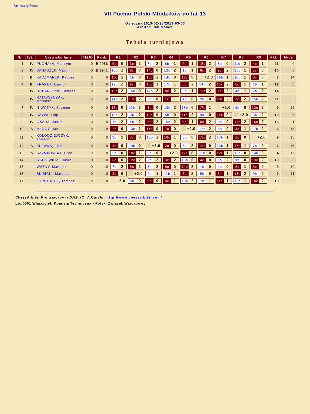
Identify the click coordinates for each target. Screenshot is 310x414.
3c (132, 63)
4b (237, 91)
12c (185, 77)
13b (132, 129)
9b (185, 91)
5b (220, 63)
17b (167, 84)
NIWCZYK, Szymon (53, 107)
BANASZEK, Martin (53, 70)
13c (150, 77)
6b (167, 63)
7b (149, 63)
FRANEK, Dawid (51, 84)
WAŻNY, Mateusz (52, 167)
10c (220, 99)
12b (167, 70)
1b (185, 70)
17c (132, 99)
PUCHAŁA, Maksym (54, 63)
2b (255, 91)
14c (150, 70)
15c (202, 63)
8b (185, 137)
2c (185, 63)
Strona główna (26, 6)
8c (132, 70)
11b (237, 63)
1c (220, 91)
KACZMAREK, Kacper (55, 77)
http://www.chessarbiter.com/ (134, 197)
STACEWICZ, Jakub (54, 160)
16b (220, 77)
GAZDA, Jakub (50, 122)
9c (114, 63)
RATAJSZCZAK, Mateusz (50, 99)
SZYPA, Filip (47, 115)
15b (237, 70)
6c (202, 70)
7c (237, 99)
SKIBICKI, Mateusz (53, 173)
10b (114, 70)
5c (255, 70)
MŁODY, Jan (47, 129)
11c (114, 77)
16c (150, 84)
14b (167, 77)
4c (255, 63)
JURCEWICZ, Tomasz (56, 181)
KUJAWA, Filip (49, 146)
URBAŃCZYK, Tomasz (56, 91)
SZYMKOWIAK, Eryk (54, 153)
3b (255, 115)
